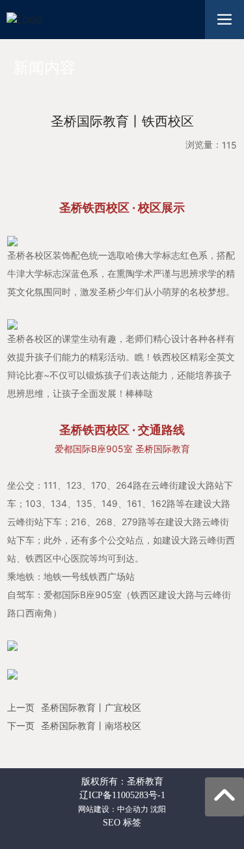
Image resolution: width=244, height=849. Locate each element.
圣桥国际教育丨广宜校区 (91, 708)
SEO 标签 (122, 822)
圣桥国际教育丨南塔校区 (91, 726)
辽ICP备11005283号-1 (122, 795)
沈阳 (158, 809)
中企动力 (132, 809)
